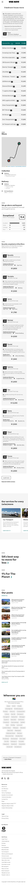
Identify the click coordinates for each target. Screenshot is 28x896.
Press (3, 801)
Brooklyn (5, 711)
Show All (5, 595)
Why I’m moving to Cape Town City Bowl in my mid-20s (18, 608)
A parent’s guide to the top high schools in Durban (18, 654)
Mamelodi (22, 727)
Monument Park (9, 736)
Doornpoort (20, 714)
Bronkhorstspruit (18, 708)
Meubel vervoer (6, 872)
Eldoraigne (22, 717)
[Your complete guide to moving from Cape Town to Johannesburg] (6, 632)
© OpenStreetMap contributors (20, 166)
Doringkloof (6, 717)
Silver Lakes (22, 738)
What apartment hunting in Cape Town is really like (17, 600)
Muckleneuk (6, 738)
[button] (19, 143)
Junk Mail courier (6, 862)
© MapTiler (13, 166)
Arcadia (19, 706)
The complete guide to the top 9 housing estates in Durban (13, 672)
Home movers (5, 856)
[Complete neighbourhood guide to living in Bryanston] (6, 640)
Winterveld (9, 746)
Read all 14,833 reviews (8, 481)
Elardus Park (14, 717)
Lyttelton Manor (7, 727)
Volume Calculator (6, 797)
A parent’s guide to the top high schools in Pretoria (18, 623)
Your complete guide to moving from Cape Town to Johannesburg (18, 631)
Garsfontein (21, 719)
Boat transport (5, 870)
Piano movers (5, 868)
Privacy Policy (5, 818)
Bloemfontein (5, 849)
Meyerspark (18, 730)
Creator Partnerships (7, 808)
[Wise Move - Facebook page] (2, 779)
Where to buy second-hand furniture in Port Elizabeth (17, 615)
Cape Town (4, 839)
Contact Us (5, 799)
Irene (7, 725)
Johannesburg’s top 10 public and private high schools (18, 646)
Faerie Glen (13, 719)
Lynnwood (19, 725)
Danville (13, 714)
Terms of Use (5, 816)
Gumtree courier (6, 864)
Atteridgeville (8, 708)
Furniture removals (6, 858)
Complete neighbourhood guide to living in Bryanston (18, 638)
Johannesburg (5, 841)
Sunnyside (21, 741)
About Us (4, 786)
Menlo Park (10, 730)
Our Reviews (5, 788)
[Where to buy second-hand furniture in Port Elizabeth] (6, 617)
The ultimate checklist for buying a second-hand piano (13, 666)
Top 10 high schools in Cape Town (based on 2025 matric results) (13, 677)
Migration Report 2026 (9, 803)
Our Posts (4, 790)
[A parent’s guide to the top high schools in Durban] (6, 655)
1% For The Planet (6, 793)
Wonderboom (18, 746)
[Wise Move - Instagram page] (8, 779)
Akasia (8, 706)
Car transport (5, 851)
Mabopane (15, 727)
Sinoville (6, 741)
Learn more (6, 530)
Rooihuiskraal (14, 738)
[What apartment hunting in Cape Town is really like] (6, 602)
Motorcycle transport (7, 853)
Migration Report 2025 (7, 805)
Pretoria (4, 845)
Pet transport (5, 866)
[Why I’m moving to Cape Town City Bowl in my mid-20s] (6, 609)
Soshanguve (14, 741)
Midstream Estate (10, 733)
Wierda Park (22, 744)
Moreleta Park (19, 736)
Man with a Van (6, 860)
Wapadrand (6, 744)
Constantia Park (21, 711)
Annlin (13, 706)
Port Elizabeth (5, 847)
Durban (4, 843)
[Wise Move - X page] (5, 779)
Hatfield (23, 722)
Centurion (12, 711)
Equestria (6, 719)
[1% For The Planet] (14, 829)
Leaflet (8, 166)
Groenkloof (6, 722)
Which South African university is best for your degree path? (12, 661)
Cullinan (7, 714)
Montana (19, 733)
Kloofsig (13, 725)
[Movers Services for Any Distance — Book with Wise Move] (14, 2)
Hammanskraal (14, 722)
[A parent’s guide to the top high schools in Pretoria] (6, 625)
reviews (12, 217)
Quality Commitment (7, 795)
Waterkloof (14, 744)
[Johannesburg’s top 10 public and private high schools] (6, 648)
